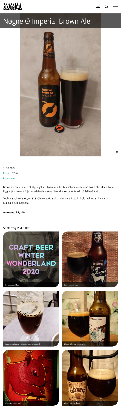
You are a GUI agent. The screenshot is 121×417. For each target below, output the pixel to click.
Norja (6, 173)
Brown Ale (8, 178)
